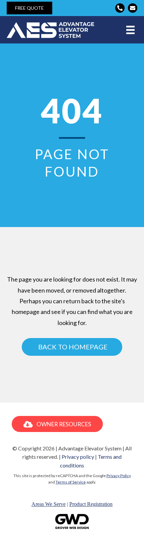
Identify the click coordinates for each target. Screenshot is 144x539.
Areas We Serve (48, 504)
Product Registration (91, 504)
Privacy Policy (118, 475)
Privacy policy (78, 456)
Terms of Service (71, 481)
